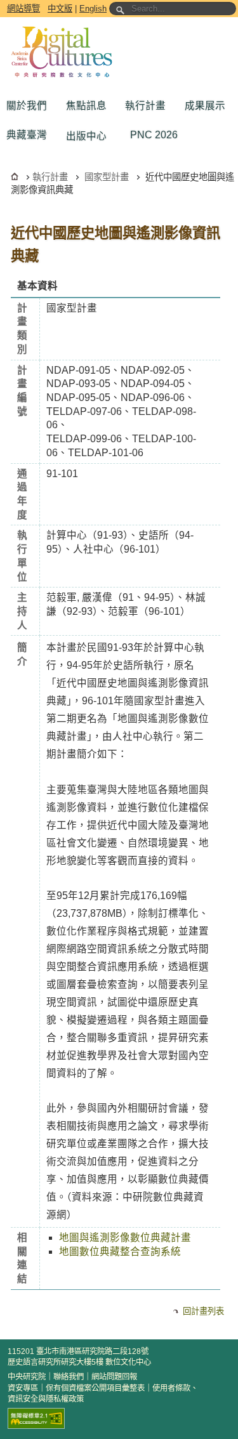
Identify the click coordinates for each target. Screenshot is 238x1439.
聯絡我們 (68, 1376)
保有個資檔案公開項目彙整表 (95, 1388)
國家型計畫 (106, 177)
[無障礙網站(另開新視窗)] (36, 1418)
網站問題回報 (114, 1376)
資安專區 (23, 1388)
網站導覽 (23, 8)
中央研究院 (27, 1376)
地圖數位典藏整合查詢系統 (120, 1251)
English (93, 8)
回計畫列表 (203, 1311)
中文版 (60, 8)
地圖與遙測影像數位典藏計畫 (125, 1237)
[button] (30, 106)
